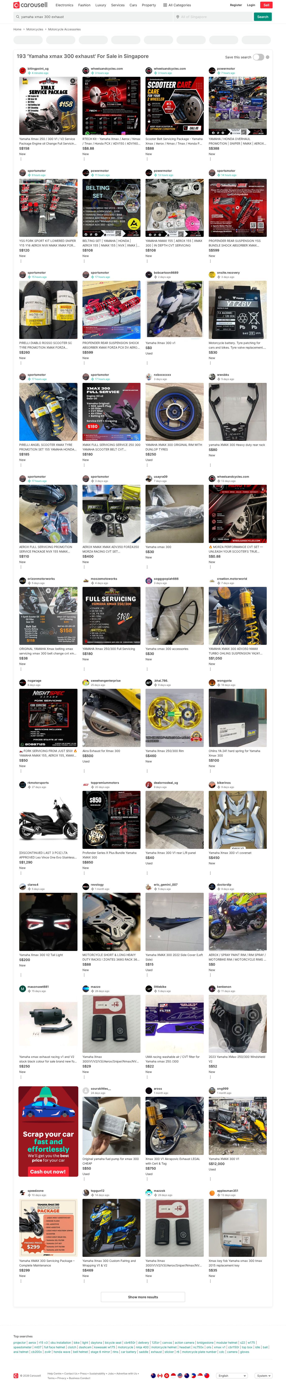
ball (265, 1347)
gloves (244, 1352)
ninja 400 (142, 1347)
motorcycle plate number (199, 1352)
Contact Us (70, 1373)
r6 (177, 1352)
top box (247, 1347)
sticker (169, 1352)
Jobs (111, 1373)
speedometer (22, 1347)
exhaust (156, 1352)
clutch (72, 1347)
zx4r (48, 1352)
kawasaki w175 (104, 1347)
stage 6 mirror (100, 1352)
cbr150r (233, 1347)
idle (257, 1347)
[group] (48, 1131)
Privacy (61, 1378)
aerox (32, 1342)
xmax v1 (219, 1347)
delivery (143, 1342)
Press (83, 1373)
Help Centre (55, 1373)
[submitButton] (263, 17)
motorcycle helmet (164, 1347)
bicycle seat (113, 1342)
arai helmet (20, 1352)
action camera (184, 1342)
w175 (251, 1342)
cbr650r (129, 1342)
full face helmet (54, 1347)
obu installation (60, 1342)
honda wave (62, 1352)
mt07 (37, 1347)
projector (19, 1342)
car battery (128, 1352)
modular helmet (226, 1342)
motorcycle (125, 1347)
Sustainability (97, 1373)
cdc (221, 1352)
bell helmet (80, 1352)
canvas (167, 1342)
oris (208, 1347)
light (85, 1342)
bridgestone (205, 1342)
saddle (143, 1352)
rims (115, 1352)
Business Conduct (79, 1378)
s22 (242, 1342)
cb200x (36, 1352)
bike (77, 1342)
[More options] (21, 159)
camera (232, 1352)
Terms (51, 1378)
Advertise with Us (126, 1373)
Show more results (143, 1297)
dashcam (85, 1347)
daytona (96, 1342)
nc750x (198, 1347)
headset (185, 1347)
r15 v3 (43, 1342)
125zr (156, 1342)
